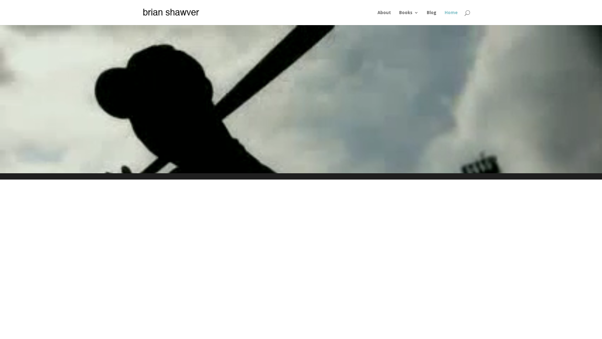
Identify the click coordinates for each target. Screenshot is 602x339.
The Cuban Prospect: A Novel (301, 86)
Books (405, 12)
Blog (431, 12)
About (384, 12)
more (301, 111)
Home (451, 12)
